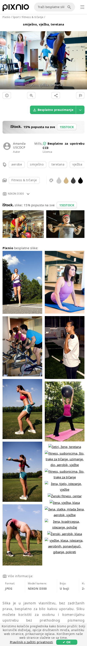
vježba (77, 164)
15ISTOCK (66, 205)
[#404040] (73, 180)
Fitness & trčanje (24, 180)
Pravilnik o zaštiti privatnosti (31, 642)
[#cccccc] (59, 180)
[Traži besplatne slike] (70, 7)
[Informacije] (7, 95)
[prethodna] (5, 55)
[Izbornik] (82, 7)
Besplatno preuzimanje (55, 110)
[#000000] (80, 180)
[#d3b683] (66, 180)
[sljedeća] (82, 55)
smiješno (37, 164)
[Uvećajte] (31, 95)
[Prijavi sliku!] (80, 95)
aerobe (16, 164)
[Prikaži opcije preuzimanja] (80, 110)
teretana (58, 164)
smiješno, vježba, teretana (43, 24)
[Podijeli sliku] (56, 95)
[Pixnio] (16, 8)
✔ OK (67, 642)
